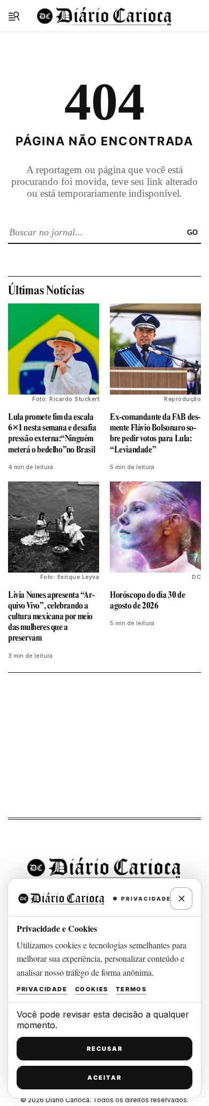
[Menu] (14, 16)
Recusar (105, 1048)
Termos (131, 989)
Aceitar (104, 1077)
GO (192, 232)
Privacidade (42, 989)
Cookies (91, 989)
